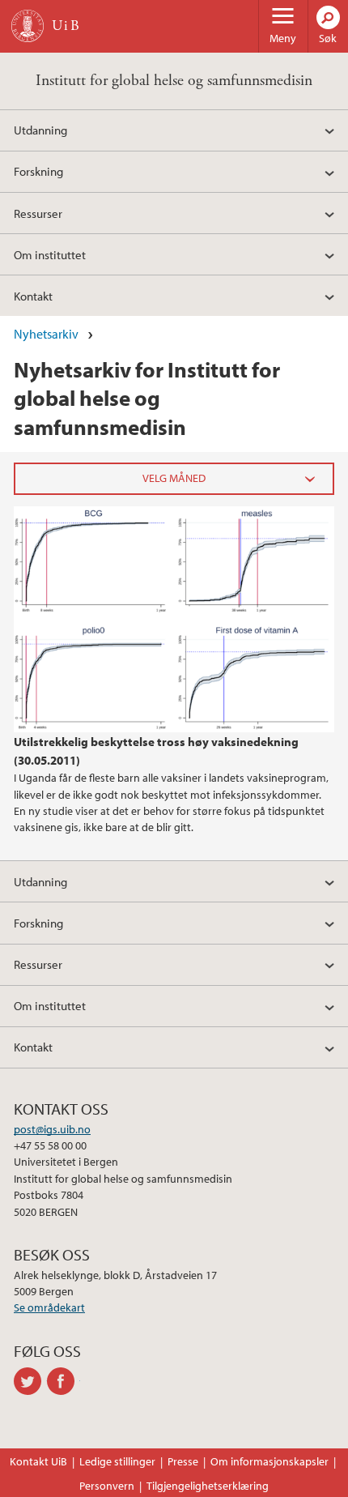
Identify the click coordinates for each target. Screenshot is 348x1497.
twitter (30, 1381)
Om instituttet (50, 254)
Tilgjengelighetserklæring (207, 1485)
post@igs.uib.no (52, 1129)
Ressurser (38, 213)
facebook (63, 1381)
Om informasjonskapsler (269, 1461)
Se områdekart (49, 1307)
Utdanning (40, 130)
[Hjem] (27, 26)
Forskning (38, 171)
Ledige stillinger (117, 1461)
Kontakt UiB (38, 1461)
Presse (183, 1461)
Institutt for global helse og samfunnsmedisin (174, 80)
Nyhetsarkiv (46, 334)
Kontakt (33, 296)
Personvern (106, 1485)
